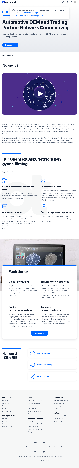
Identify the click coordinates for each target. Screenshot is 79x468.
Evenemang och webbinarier (37, 424)
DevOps (30, 414)
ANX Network (6, 55)
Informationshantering (35, 400)
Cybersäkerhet (32, 406)
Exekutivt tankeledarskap (61, 400)
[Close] (66, 9)
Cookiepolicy (41, 447)
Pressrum (31, 421)
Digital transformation (34, 411)
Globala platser (58, 418)
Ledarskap (5, 421)
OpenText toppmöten (35, 429)
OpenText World (33, 426)
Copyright (20, 456)
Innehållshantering (33, 408)
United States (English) (31, 13)
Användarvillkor (31, 447)
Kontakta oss (10, 45)
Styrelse (5, 424)
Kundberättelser (58, 403)
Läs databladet (39, 333)
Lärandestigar (57, 406)
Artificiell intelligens (34, 403)
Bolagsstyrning (7, 426)
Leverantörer (6, 411)
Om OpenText (43, 353)
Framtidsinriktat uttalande (57, 447)
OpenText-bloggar (45, 365)
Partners (5, 408)
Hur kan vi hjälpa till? (59, 416)
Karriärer (5, 400)
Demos (55, 408)
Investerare (6, 406)
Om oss (4, 418)
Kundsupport (57, 421)
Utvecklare (5, 403)
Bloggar (30, 432)
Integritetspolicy (19, 447)
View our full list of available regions (27, 16)
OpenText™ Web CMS (42, 461)
